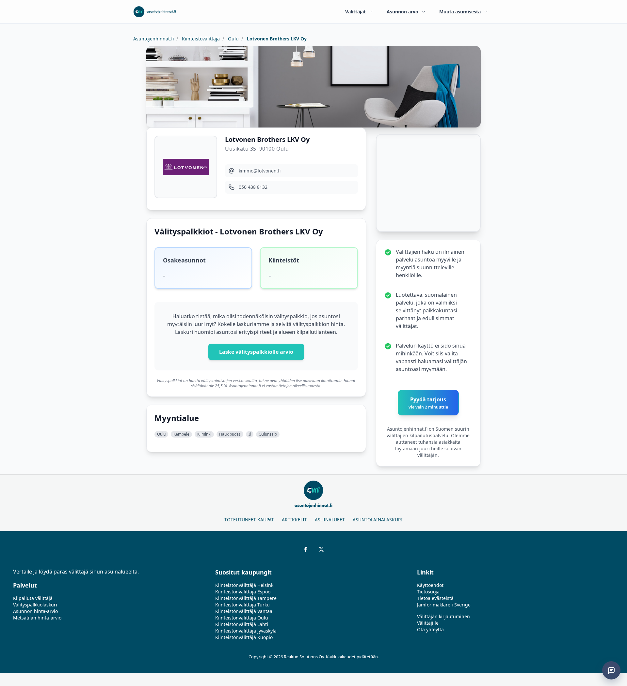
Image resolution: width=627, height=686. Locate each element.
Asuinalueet (330, 519)
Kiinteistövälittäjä (200, 39)
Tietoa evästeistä (435, 598)
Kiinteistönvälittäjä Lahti (241, 624)
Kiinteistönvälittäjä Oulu (241, 618)
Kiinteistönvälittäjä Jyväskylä (246, 631)
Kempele (181, 434)
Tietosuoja (428, 592)
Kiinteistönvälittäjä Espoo (242, 592)
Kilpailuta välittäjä (33, 598)
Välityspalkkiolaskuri (35, 605)
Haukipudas (230, 434)
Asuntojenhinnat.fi (153, 39)
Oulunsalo (268, 434)
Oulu (233, 39)
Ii (250, 434)
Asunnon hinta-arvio (35, 611)
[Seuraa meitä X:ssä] (321, 549)
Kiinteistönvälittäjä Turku (242, 605)
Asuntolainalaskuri (378, 519)
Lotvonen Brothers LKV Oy (276, 39)
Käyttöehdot (430, 585)
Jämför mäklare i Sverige (444, 605)
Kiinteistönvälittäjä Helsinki (245, 585)
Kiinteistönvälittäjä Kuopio (244, 637)
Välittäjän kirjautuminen (443, 616)
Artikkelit (294, 519)
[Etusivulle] (154, 11)
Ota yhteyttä (430, 629)
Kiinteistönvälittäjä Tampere (246, 598)
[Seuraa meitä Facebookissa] (306, 549)
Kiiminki (204, 434)
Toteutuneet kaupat (249, 519)
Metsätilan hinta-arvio (37, 618)
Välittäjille (428, 623)
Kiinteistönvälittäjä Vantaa (243, 611)
